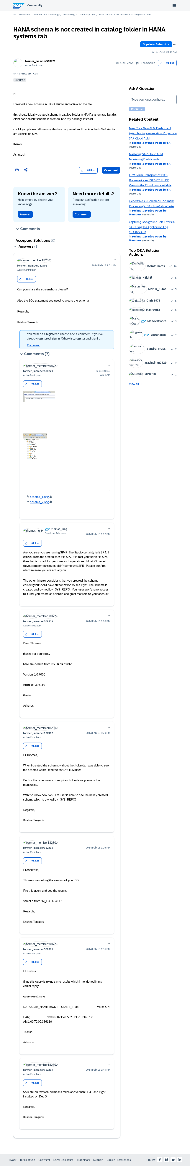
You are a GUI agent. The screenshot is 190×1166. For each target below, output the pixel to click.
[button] (161, 63)
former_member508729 (40, 61)
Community (34, 5)
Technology (69, 15)
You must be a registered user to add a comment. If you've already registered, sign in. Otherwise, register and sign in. (65, 336)
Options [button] (174, 44)
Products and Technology (46, 15)
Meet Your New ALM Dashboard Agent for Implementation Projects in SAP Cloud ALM (153, 133)
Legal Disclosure (63, 1159)
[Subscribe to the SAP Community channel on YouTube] (173, 1159)
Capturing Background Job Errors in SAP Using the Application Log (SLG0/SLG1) (152, 227)
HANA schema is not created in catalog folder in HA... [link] (125, 15)
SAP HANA (20, 80)
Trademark (83, 1159)
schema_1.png (39, 496)
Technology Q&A (86, 15)
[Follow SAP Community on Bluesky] (166, 1159)
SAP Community (21, 15)
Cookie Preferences (119, 1159)
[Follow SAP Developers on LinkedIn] (179, 1159)
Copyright (44, 1159)
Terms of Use (27, 1159)
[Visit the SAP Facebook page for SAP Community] (159, 1159)
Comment (111, 170)
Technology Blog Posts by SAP (152, 142)
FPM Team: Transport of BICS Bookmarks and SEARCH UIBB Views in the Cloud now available (150, 180)
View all (134, 383)
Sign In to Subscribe (156, 44)
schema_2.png (39, 502)
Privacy (12, 1159)
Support (98, 1159)
